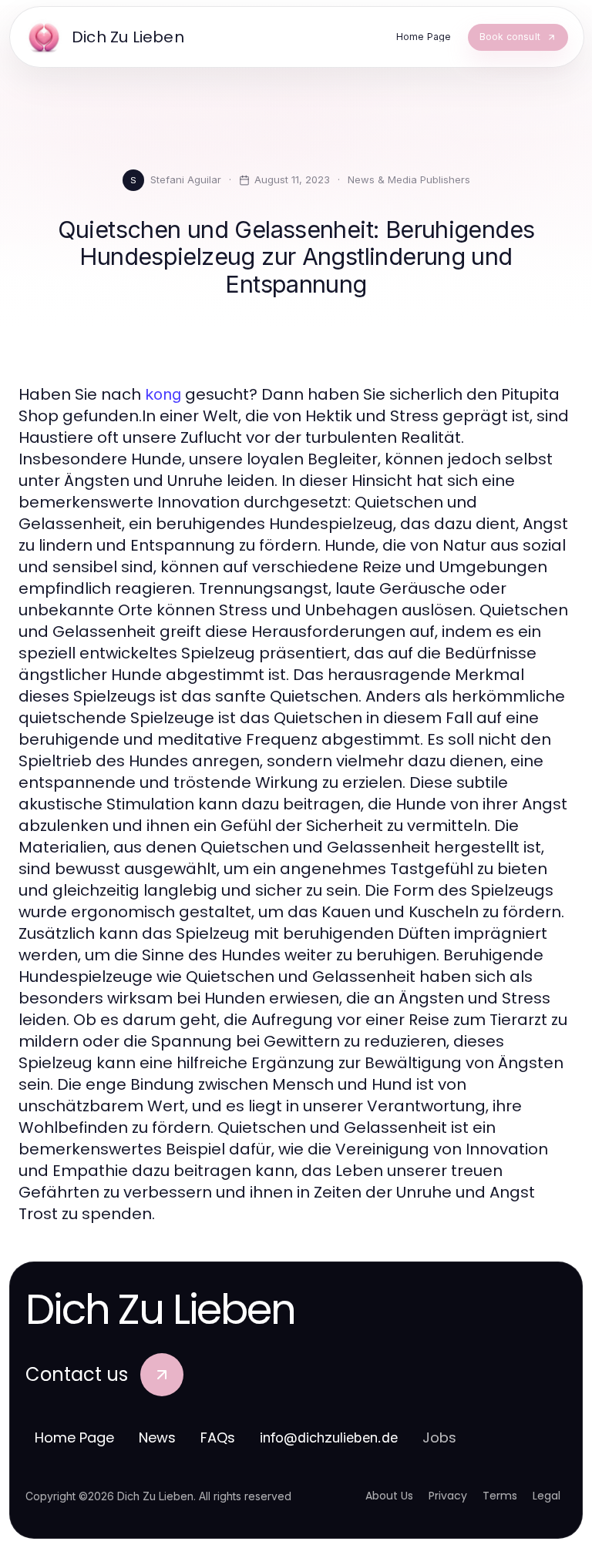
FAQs (217, 1437)
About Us (389, 1495)
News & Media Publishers (409, 179)
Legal (546, 1495)
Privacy (448, 1495)
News (157, 1437)
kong (163, 394)
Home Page (74, 1437)
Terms (500, 1495)
